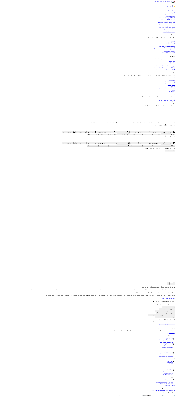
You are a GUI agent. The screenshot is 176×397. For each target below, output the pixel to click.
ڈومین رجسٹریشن (168, 352)
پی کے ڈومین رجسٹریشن (166, 353)
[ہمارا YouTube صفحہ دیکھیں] (168, 385)
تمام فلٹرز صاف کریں (170, 150)
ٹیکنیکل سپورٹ (168, 373)
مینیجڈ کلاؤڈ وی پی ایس (166, 342)
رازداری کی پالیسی (167, 380)
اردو (172, 5)
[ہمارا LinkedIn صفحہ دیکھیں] (169, 385)
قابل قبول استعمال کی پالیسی (164, 382)
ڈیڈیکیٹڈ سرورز (168, 343)
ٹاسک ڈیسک (170, 369)
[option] (170, 132)
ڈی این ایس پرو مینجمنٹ (166, 356)
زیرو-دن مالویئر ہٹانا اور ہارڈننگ (165, 156)
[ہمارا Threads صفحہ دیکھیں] (167, 385)
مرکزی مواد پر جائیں (169, 7)
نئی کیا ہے (170, 370)
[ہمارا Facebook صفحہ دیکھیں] (172, 385)
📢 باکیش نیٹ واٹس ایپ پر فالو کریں (165, 1)
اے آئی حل (172, 62)
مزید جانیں (172, 39)
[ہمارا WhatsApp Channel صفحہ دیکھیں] (173, 385)
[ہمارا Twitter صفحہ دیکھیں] (171, 385)
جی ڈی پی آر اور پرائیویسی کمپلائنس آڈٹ (164, 206)
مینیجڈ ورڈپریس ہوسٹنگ (166, 339)
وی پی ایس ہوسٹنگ (168, 340)
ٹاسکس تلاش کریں (171, 125)
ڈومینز (173, 41)
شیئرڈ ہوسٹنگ (169, 338)
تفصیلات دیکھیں (171, 162)
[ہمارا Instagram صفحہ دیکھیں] (170, 385)
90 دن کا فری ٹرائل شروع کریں (167, 100)
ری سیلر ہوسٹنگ (168, 344)
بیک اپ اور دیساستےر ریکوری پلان (166, 189)
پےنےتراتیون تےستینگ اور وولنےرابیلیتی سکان (161, 238)
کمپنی (173, 78)
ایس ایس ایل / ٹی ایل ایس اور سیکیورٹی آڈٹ (163, 173)
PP (166, 385)
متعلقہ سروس (161, 162)
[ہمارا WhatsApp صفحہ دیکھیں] (174, 385)
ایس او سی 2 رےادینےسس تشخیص (167, 255)
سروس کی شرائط (169, 379)
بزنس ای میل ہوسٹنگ (167, 347)
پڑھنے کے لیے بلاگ (168, 371)
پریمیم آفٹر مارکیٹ (167, 354)
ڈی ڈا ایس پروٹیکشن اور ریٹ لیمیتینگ (164, 222)
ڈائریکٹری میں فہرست (136, 395)
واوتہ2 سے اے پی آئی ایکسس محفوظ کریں (164, 271)
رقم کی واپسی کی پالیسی (166, 383)
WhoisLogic (170, 361)
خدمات (173, 12)
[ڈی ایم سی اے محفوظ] (147, 395)
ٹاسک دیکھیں (171, 121)
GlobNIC (171, 363)
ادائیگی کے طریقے (168, 374)
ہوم (172, 103)
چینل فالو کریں (171, 333)
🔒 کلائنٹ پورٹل (170, 6)
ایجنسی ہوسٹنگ (168, 345)
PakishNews (170, 362)
